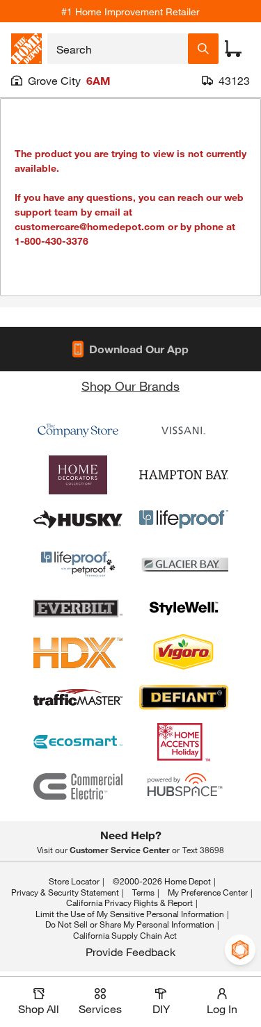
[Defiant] (183, 697)
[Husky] (77, 519)
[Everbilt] (77, 608)
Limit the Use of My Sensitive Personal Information (129, 913)
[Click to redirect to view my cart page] (233, 48)
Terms (143, 892)
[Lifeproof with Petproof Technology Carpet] (77, 563)
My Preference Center (208, 892)
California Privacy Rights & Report (129, 902)
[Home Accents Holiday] (183, 741)
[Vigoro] (183, 652)
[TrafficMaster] (77, 697)
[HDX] (77, 652)
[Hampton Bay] (183, 474)
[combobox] (117, 48)
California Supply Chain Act (125, 935)
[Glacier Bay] (183, 563)
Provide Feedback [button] (130, 951)
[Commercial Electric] (77, 786)
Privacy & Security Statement (65, 892)
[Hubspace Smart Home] (183, 786)
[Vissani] (183, 430)
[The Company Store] (77, 430)
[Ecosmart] (77, 741)
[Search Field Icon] (203, 48)
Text (203, 849)
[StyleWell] (183, 608)
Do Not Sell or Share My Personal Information (129, 924)
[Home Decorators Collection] (77, 474)
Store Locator (74, 881)
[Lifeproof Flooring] (183, 519)
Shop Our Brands (130, 386)
